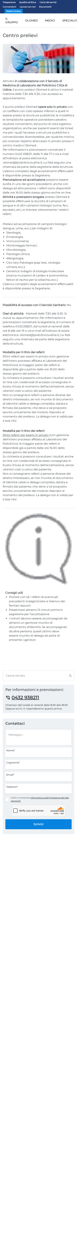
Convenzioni (9, 6)
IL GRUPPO (11, 20)
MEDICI (50, 20)
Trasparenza (9, 2)
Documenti (45, 6)
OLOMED (31, 20)
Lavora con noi (27, 6)
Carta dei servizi (48, 2)
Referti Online (13, 11)
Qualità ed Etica (27, 2)
